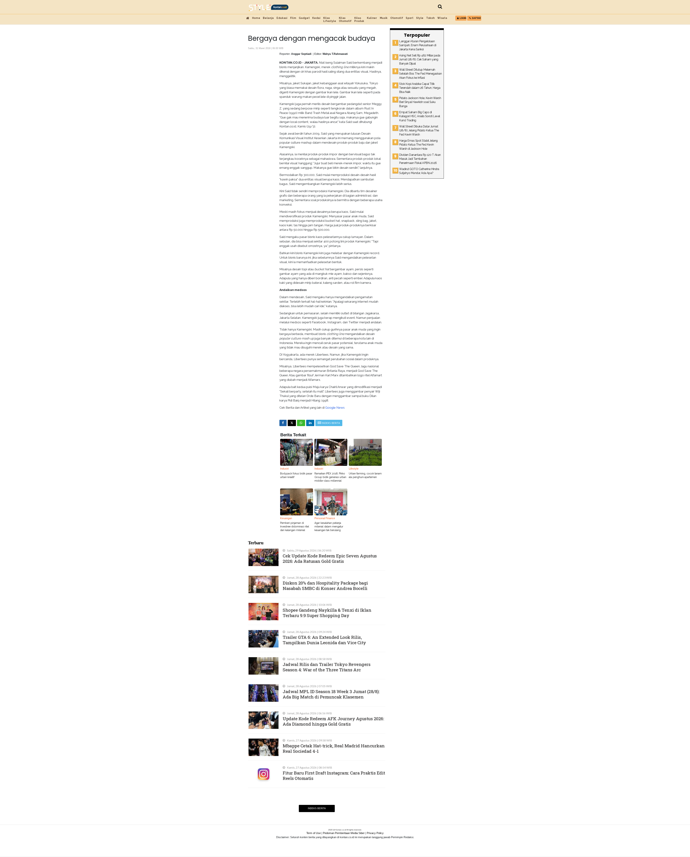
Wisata (442, 18)
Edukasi (282, 18)
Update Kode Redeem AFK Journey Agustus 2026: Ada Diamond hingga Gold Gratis (333, 721)
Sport (409, 18)
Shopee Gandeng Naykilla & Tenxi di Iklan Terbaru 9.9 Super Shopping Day (327, 612)
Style (420, 18)
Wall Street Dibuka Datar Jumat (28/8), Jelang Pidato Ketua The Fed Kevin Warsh (419, 130)
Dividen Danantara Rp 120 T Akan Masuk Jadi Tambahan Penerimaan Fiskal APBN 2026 (420, 159)
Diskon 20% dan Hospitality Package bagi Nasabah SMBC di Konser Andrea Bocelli (325, 585)
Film (293, 18)
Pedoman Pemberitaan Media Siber (344, 833)
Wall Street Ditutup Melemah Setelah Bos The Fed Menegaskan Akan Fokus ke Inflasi (420, 73)
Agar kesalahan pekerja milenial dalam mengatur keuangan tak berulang (328, 526)
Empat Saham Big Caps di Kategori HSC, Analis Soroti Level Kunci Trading (419, 116)
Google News (335, 407)
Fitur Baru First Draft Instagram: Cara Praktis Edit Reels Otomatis (334, 775)
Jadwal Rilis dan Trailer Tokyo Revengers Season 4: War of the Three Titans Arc (326, 667)
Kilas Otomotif (345, 19)
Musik (384, 18)
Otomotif (396, 18)
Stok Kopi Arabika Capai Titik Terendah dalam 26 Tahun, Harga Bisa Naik (419, 88)
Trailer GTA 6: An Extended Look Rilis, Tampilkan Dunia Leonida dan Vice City (324, 639)
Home (256, 18)
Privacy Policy (375, 833)
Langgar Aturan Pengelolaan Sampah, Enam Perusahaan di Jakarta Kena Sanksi (417, 45)
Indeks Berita (317, 808)
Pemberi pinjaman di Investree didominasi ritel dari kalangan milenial (294, 526)
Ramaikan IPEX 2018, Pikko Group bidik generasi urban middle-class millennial (330, 477)
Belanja (268, 18)
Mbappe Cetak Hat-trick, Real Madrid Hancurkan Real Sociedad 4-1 (334, 748)
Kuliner (372, 18)
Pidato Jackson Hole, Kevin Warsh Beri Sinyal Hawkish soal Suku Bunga (420, 102)
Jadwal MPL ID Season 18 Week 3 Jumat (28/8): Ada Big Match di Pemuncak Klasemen (331, 694)
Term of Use (313, 833)
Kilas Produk (359, 19)
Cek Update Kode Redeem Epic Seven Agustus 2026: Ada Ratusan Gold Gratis (330, 558)
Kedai (316, 18)
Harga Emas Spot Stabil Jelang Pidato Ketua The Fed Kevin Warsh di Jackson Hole (418, 144)
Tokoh (430, 18)
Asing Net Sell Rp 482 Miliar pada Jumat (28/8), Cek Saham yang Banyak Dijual (419, 59)
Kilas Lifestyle (329, 19)
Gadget (304, 18)
